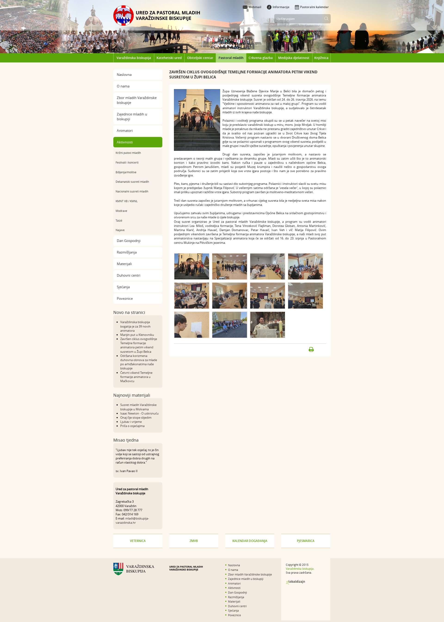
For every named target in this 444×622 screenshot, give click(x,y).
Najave (120, 230)
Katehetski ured (169, 58)
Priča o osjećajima (132, 426)
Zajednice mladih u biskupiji (132, 116)
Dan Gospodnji (129, 240)
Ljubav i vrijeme (131, 422)
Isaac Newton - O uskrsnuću (139, 413)
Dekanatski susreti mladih (132, 181)
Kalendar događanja (249, 541)
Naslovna (124, 74)
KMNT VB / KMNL (127, 201)
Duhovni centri (128, 275)
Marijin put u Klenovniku (137, 335)
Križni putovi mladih (128, 153)
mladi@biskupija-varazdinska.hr (132, 520)
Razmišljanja (127, 252)
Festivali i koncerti (127, 162)
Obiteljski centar (200, 58)
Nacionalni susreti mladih (132, 191)
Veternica (138, 541)
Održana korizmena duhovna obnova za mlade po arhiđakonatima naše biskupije (138, 362)
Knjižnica (321, 58)
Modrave (121, 211)
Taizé (119, 220)
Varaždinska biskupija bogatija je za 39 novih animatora (135, 326)
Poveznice (125, 298)
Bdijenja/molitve (126, 172)
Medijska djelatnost (293, 58)
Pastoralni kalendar (314, 7)
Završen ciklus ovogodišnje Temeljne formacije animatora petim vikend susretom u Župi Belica (138, 345)
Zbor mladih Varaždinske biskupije (137, 100)
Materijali (124, 263)
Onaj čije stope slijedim (135, 417)
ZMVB (194, 541)
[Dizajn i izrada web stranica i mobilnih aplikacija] (295, 582)
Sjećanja (123, 287)
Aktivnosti (125, 142)
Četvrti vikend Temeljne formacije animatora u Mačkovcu (136, 377)
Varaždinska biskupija (134, 58)
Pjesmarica (305, 541)
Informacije (281, 7)
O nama (123, 86)
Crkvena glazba (261, 58)
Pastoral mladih (231, 58)
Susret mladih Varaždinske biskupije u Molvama (138, 407)
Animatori (125, 130)
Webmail (255, 7)
